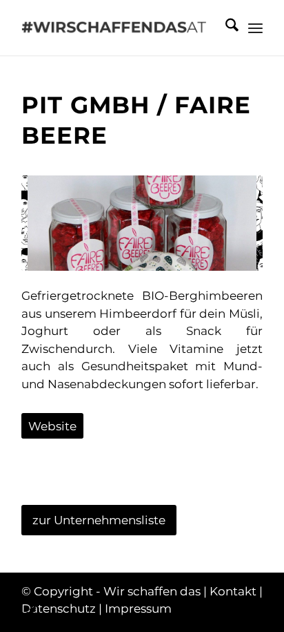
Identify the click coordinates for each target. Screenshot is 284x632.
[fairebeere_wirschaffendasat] (142, 222)
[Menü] (255, 27)
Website (52, 426)
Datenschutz (58, 608)
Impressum (138, 608)
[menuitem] (225, 27)
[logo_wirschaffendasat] (117, 27)
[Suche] (225, 27)
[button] (25, 607)
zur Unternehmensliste (98, 520)
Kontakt (233, 591)
